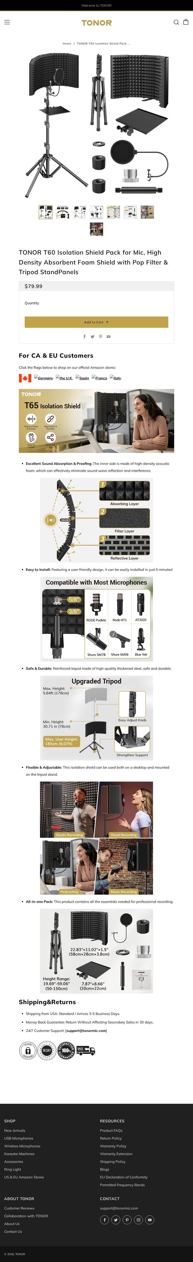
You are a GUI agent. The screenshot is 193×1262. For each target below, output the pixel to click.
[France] (99, 376)
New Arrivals (14, 1130)
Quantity (32, 303)
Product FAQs (111, 1130)
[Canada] (25, 376)
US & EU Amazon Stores (24, 1177)
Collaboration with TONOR (26, 1216)
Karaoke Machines (19, 1154)
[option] (96, 125)
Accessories (13, 1161)
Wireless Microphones (22, 1146)
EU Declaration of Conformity (124, 1177)
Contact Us (13, 1231)
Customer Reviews (19, 1208)
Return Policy (111, 1138)
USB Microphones (18, 1138)
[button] (46, 212)
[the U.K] (64, 376)
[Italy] (115, 376)
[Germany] (43, 376)
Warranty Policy (113, 1146)
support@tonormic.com (119, 1208)
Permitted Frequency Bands (122, 1185)
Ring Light (12, 1169)
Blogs (104, 1169)
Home (67, 43)
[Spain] (82, 376)
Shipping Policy (112, 1161)
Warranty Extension (116, 1154)
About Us (12, 1223)
